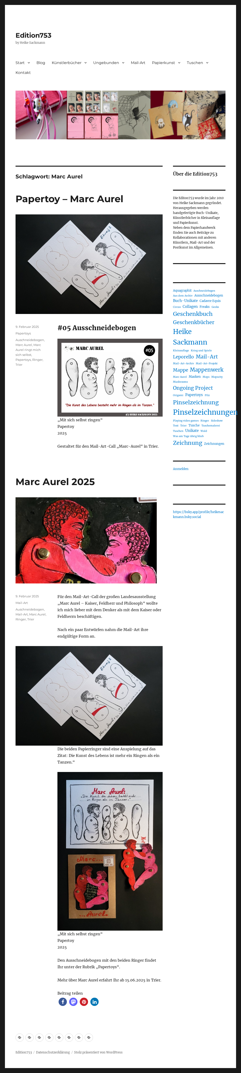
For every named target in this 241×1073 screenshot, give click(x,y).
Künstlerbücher (66, 62)
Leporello (183, 357)
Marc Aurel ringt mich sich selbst (28, 350)
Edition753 (34, 35)
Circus (177, 307)
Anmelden (181, 469)
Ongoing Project (193, 388)
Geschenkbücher (193, 322)
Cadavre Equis (210, 301)
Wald (204, 431)
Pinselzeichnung (196, 402)
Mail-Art (138, 62)
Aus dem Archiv (183, 295)
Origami (178, 395)
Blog (40, 62)
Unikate (192, 430)
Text (175, 425)
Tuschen (195, 62)
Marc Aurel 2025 (55, 481)
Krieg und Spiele (201, 350)
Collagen (190, 306)
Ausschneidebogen (208, 295)
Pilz (207, 395)
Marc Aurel (24, 345)
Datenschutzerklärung (53, 1052)
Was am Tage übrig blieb (188, 436)
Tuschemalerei (210, 425)
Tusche (194, 425)
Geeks (215, 307)
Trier (19, 364)
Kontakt (23, 72)
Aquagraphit (182, 291)
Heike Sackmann (190, 336)
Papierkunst (163, 62)
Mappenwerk (206, 369)
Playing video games (186, 420)
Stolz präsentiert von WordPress (98, 1052)
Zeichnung (187, 442)
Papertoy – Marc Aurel (69, 199)
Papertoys (23, 333)
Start (20, 62)
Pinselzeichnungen (205, 412)
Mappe (180, 370)
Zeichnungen (214, 444)
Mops (206, 376)
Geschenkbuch (193, 313)
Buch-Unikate (185, 300)
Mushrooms (180, 381)
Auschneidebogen (30, 340)
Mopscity (217, 376)
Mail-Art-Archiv (183, 363)
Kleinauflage (181, 350)
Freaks (205, 307)
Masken (195, 377)
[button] (63, 1002)
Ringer (37, 360)
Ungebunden (106, 62)
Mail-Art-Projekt (206, 363)
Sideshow (217, 420)
